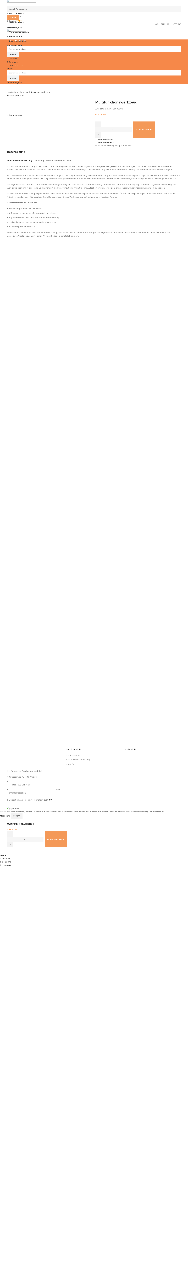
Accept (16, 816)
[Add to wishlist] (17, 850)
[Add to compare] (10, 850)
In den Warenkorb (144, 129)
